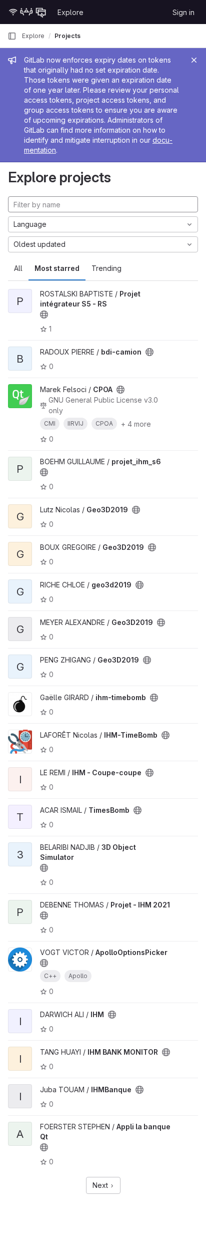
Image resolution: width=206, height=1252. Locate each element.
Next (101, 1185)
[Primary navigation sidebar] (12, 36)
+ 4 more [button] (136, 424)
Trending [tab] (107, 268)
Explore (71, 12)
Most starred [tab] (57, 268)
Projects (67, 36)
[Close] (194, 60)
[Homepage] (28, 12)
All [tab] (18, 268)
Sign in (183, 12)
